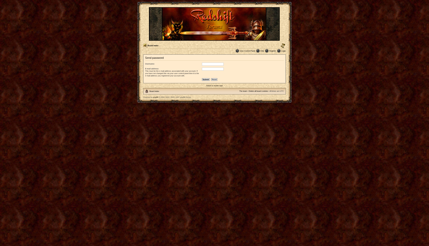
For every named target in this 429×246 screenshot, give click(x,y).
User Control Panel (247, 51)
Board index (153, 46)
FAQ (262, 51)
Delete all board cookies (258, 91)
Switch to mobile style (214, 86)
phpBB (155, 97)
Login (283, 51)
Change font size (283, 45)
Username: (150, 64)
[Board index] (214, 39)
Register (272, 51)
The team (243, 91)
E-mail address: (152, 69)
